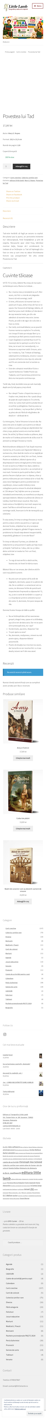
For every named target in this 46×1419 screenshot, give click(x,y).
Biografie (9, 1008)
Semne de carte (11, 987)
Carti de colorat (12, 949)
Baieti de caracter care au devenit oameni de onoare (18, 1156)
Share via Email (12, 201)
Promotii (9, 970)
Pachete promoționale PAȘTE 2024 (18, 1003)
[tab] (23, 211)
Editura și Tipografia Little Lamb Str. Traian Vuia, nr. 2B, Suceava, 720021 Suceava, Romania (18, 1117)
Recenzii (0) (8, 218)
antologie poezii (9, 1150)
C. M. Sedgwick (37, 1159)
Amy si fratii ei (24, 1147)
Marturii (9, 953)
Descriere (7, 211)
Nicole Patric (36, 1193)
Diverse (8, 937)
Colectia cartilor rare (30, 178)
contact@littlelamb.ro (11, 1126)
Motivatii (9, 941)
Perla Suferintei (12, 983)
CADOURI (9, 991)
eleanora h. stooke (27, 1179)
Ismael (27, 1189)
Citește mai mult (23, 758)
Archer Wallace (35, 1150)
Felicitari (9, 995)
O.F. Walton (7, 1195)
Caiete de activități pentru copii (18, 974)
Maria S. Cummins (27, 1193)
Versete (8, 966)
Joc (32, 1189)
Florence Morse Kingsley (15, 1183)
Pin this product (13, 197)
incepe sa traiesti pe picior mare (20, 1186)
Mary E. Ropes (30, 180)
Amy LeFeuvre (14, 1147)
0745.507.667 (7, 1123)
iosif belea (20, 1189)
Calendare (9, 978)
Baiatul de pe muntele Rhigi (34, 1153)
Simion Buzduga (15, 1198)
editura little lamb (17, 180)
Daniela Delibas (14, 1168)
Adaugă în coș (21, 166)
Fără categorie (12, 1307)
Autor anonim (9, 1153)
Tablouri (9, 999)
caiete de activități (11, 1162)
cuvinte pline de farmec (27, 1165)
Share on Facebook (14, 194)
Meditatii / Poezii (12, 945)
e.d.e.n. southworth (12, 1173)
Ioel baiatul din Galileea (10, 1189)
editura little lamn (16, 1179)
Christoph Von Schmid (30, 1161)
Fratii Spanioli (30, 1183)
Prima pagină (9, 52)
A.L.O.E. (5, 1147)
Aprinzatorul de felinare (22, 1150)
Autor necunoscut (20, 1153)
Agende (8, 957)
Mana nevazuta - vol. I (15, 1193)
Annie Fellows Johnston (36, 1147)
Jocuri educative (12, 962)
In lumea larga (36, 1185)
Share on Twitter (13, 191)
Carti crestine (21, 52)
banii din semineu (27, 1159)
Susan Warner (24, 1198)
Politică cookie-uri (20, 1409)
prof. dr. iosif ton (23, 1195)
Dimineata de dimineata (28, 1168)
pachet (15, 1195)
